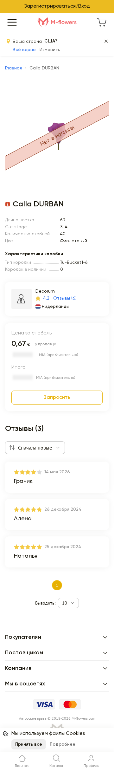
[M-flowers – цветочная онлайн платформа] (57, 22)
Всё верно (24, 50)
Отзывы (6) (65, 298)
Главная (13, 68)
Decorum (45, 291)
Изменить (50, 50)
